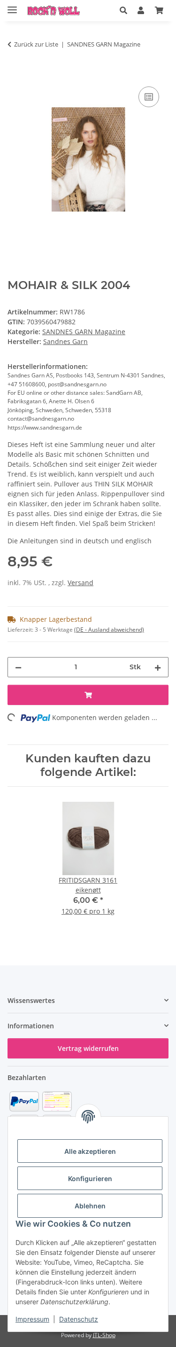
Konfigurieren (90, 1179)
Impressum (32, 1319)
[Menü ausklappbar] (12, 6)
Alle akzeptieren (90, 1151)
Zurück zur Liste (36, 44)
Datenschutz (78, 1319)
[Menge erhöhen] (157, 667)
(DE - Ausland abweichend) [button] (109, 630)
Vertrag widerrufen (88, 1048)
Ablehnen (90, 1206)
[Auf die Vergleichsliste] (148, 96)
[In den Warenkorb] (15, 74)
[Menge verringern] (18, 667)
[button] (123, 10)
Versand (80, 582)
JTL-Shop (104, 1335)
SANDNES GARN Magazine (83, 331)
